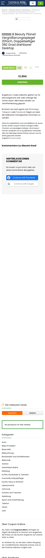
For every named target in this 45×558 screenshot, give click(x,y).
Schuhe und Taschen (11, 492)
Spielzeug (6, 496)
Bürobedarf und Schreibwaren (16, 456)
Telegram (6, 112)
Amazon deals (15, 138)
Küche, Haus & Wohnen (19, 10)
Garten (5, 463)
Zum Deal (23, 82)
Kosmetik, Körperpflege (13, 478)
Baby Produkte (8, 445)
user (4, 510)
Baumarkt (6, 449)
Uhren (4, 507)
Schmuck (6, 489)
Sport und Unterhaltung (13, 499)
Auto (4, 442)
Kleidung (6, 471)
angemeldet (21, 167)
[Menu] (3, 3)
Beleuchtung (8, 453)
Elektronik (6, 460)
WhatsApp (34, 109)
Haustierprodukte (10, 467)
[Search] (25, 3)
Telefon (5, 503)
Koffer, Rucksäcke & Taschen (15, 474)
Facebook (20, 112)
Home (4, 10)
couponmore (10, 53)
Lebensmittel (8, 485)
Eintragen (41, 3)
